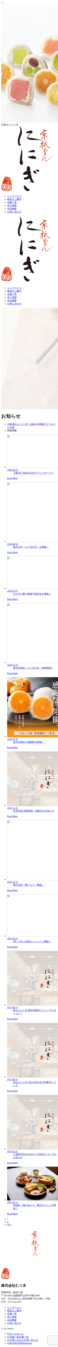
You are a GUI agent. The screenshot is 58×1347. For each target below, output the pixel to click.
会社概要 (12, 208)
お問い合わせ (14, 212)
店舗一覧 (12, 202)
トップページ (14, 196)
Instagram (27, 1343)
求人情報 (12, 205)
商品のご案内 (14, 199)
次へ (9, 1224)
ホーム (20, 1334)
